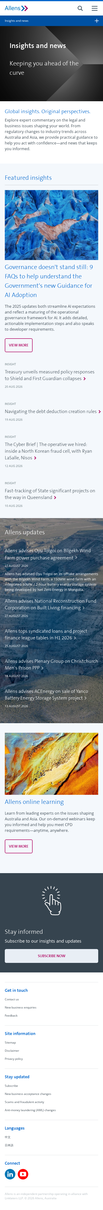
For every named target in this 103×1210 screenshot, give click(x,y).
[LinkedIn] (10, 1174)
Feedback (11, 1016)
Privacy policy (14, 1059)
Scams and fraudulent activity (24, 1102)
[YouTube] (23, 1174)
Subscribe (11, 1086)
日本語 (9, 1145)
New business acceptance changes (28, 1094)
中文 (8, 1137)
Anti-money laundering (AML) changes (30, 1110)
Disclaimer (12, 1051)
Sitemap (10, 1042)
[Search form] (80, 8)
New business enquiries (20, 1007)
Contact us (12, 999)
